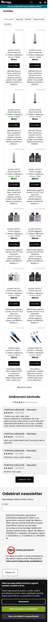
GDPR (8, 523)
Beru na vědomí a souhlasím (24, 609)
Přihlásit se (10, 572)
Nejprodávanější (39, 19)
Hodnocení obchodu (24, 397)
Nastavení (24, 601)
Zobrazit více (24, 479)
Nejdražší (28, 19)
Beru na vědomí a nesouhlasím (24, 616)
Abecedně (7, 24)
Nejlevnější (19, 19)
